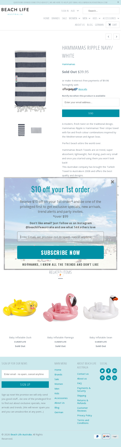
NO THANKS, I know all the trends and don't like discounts (60, 264)
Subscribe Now (60, 252)
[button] (60, 189)
